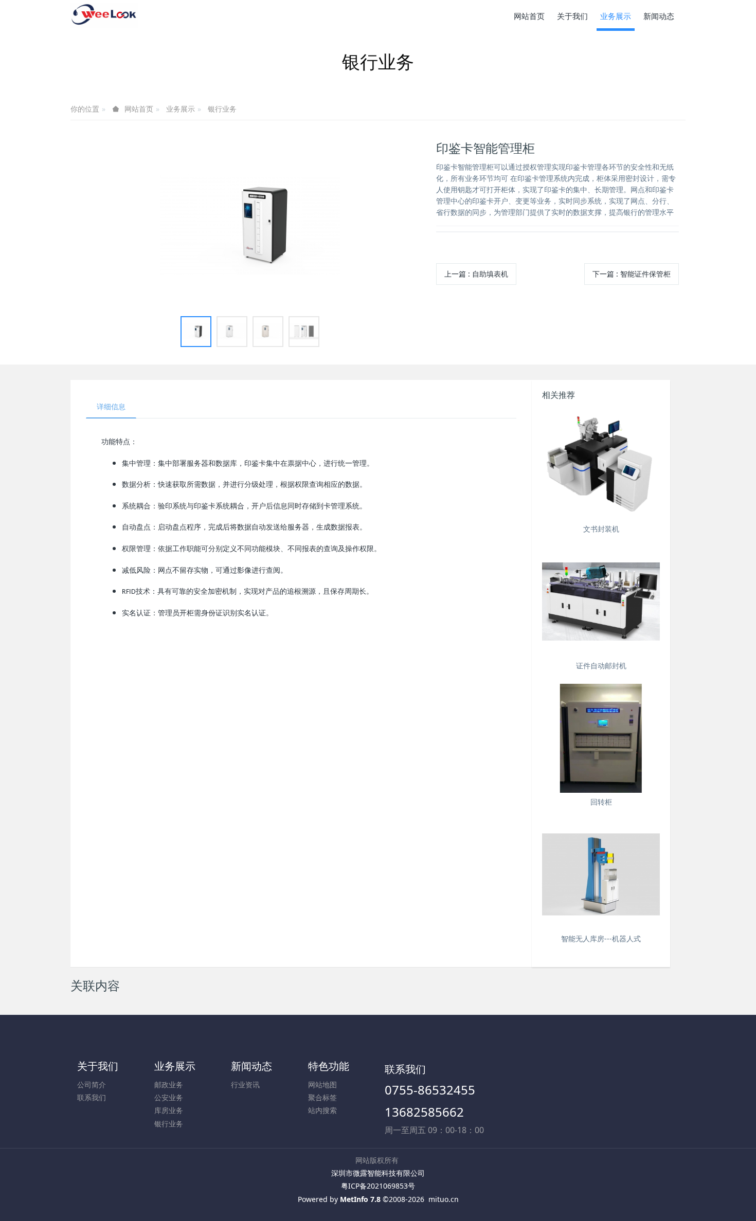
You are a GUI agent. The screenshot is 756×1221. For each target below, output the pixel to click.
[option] (250, 224)
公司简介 (91, 1084)
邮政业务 (168, 1084)
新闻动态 (251, 1066)
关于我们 (97, 1066)
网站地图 (322, 1084)
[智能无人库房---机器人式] (601, 875)
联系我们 (91, 1097)
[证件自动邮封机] (601, 602)
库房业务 (168, 1110)
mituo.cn (443, 1199)
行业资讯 (245, 1084)
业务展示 (180, 109)
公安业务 (168, 1097)
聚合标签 (322, 1097)
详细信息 (111, 406)
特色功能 (328, 1066)
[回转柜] (601, 738)
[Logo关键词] (104, 15)
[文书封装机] (601, 465)
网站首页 (529, 16)
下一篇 (631, 274)
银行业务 (222, 109)
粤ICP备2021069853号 (378, 1186)
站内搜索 (322, 1110)
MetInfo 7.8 (360, 1199)
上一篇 (476, 274)
